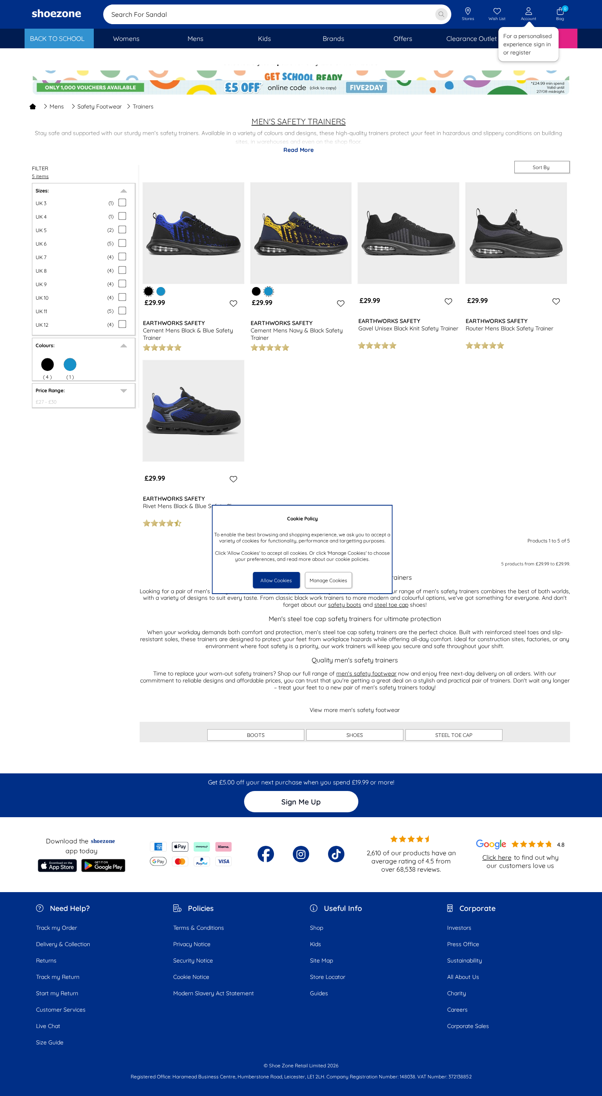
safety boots (344, 604)
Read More (298, 150)
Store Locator (327, 977)
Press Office (463, 944)
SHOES (354, 735)
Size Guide (49, 1042)
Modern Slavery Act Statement (213, 993)
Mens (57, 106)
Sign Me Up (301, 802)
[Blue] (70, 364)
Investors (459, 927)
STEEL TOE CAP (454, 735)
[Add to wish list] (232, 303)
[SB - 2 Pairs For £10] (301, 72)
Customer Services (61, 1009)
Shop (316, 927)
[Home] (32, 106)
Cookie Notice (191, 977)
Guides (319, 993)
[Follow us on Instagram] (301, 854)
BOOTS (256, 735)
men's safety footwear (366, 673)
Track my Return (57, 977)
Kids (315, 944)
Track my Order (56, 927)
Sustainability (464, 960)
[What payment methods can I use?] (191, 854)
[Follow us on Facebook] (266, 854)
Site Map (321, 960)
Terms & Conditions (198, 927)
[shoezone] (56, 14)
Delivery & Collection (63, 944)
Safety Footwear (99, 106)
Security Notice (193, 960)
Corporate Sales (468, 1026)
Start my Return (57, 993)
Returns (46, 960)
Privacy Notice (191, 944)
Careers (457, 1009)
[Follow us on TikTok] (336, 854)
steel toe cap (391, 604)
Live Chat (48, 1026)
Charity (456, 993)
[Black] (256, 291)
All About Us (463, 977)
